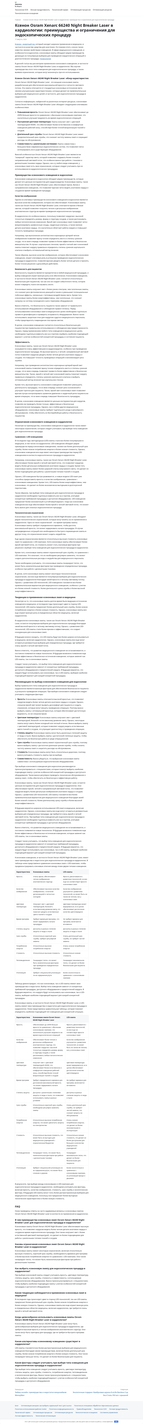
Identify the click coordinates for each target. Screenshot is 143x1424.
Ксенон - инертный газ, (25, 44)
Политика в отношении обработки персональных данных (96, 1406)
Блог (16, 1406)
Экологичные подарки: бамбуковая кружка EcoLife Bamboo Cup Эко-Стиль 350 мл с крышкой (100, 1392)
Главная (18, 20)
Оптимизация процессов (81, 10)
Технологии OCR (21, 10)
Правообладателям (84, 1409)
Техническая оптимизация (46, 1416)
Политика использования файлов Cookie (30, 1409)
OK (116, 1421)
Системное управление (109, 1412)
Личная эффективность (24, 1416)
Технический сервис (60, 10)
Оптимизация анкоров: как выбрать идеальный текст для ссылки (46, 1406)
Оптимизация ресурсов (102, 10)
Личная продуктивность (40, 10)
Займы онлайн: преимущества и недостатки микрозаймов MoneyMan (40, 1392)
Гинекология (45, 59)
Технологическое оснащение (26, 13)
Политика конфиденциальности (61, 1409)
